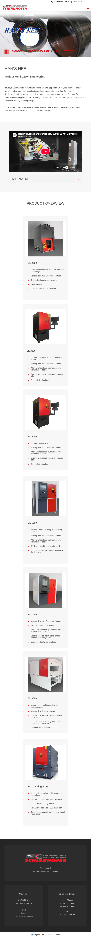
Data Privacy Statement (24, 916)
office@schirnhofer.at (24, 903)
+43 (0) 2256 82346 (23, 900)
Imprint (24, 913)
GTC (24, 910)
